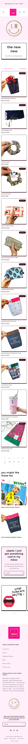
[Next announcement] (25, 3)
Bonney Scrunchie (6, 194)
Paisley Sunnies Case (6, 448)
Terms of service (15, 741)
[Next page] (23, 462)
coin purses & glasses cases (11, 537)
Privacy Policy (6, 663)
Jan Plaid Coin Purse (6, 385)
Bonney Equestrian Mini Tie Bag (9, 257)
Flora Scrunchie (5, 162)
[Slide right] (17, 613)
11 (14, 462)
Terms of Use (6, 667)
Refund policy (12, 738)
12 (18, 462)
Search (5, 652)
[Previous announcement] (2, 3)
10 (9, 462)
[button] (3, 12)
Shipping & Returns (8, 656)
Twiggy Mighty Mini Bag (7, 289)
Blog (4, 660)
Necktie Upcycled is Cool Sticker (9, 416)
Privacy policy (20, 738)
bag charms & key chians (10, 507)
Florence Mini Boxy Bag (7, 225)
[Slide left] (10, 613)
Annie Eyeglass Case (6, 130)
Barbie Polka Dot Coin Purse (8, 321)
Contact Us (6, 649)
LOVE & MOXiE (13, 736)
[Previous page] (4, 458)
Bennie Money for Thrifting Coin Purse (11, 353)
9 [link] (4, 462)
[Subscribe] (22, 573)
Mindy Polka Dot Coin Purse (8, 98)
